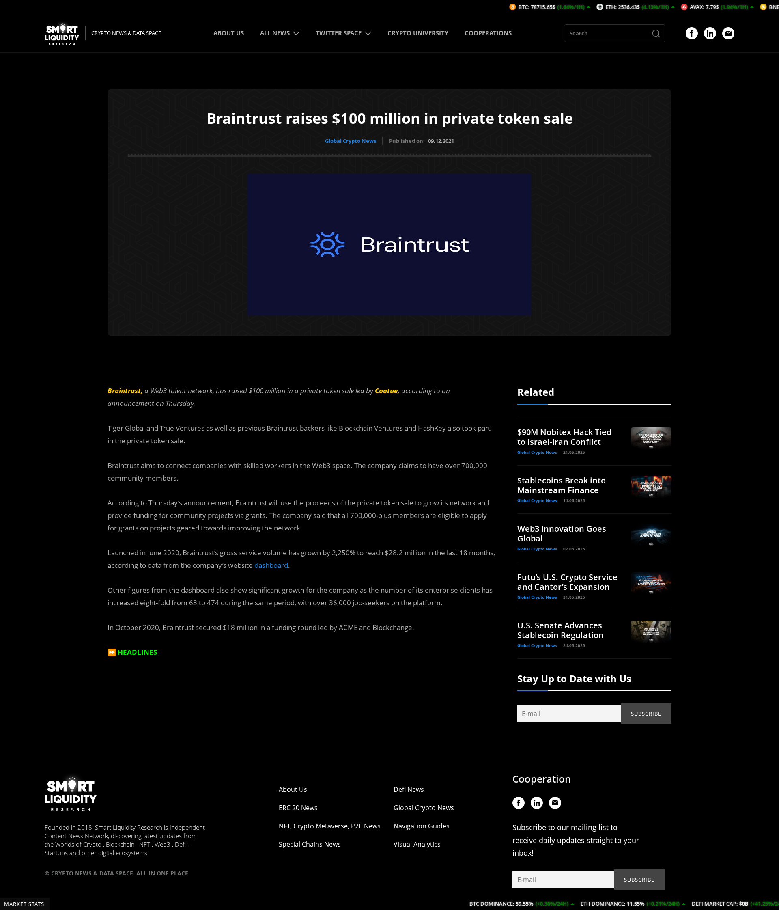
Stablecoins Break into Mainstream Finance (561, 485)
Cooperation (541, 778)
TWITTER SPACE (339, 33)
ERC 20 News (298, 807)
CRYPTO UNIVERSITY (417, 33)
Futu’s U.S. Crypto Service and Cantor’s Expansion (567, 581)
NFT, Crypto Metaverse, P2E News (330, 826)
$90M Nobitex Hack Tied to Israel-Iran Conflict (564, 437)
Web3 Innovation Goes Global (561, 533)
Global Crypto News (350, 140)
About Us (293, 789)
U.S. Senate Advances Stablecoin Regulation (560, 630)
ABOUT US (228, 33)
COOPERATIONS (488, 33)
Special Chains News (310, 844)
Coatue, (387, 390)
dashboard (271, 565)
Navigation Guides (422, 826)
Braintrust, (125, 390)
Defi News (409, 789)
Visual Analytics (417, 844)
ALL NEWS (275, 33)
